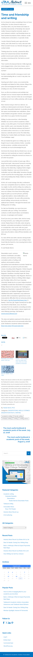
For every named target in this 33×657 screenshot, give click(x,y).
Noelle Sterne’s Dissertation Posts (19, 500)
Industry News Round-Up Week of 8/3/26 (16, 551)
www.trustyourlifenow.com (9, 313)
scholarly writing (7, 418)
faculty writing (18, 416)
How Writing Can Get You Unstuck (13, 554)
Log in (5, 637)
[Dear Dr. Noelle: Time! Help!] (7, 369)
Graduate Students (10, 496)
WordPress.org (8, 646)
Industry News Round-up (11, 512)
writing (16, 418)
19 (16, 576)
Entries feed (7, 640)
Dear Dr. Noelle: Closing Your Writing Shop (16, 542)
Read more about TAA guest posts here (12, 326)
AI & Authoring (8, 515)
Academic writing (9, 494)
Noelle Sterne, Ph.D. (9, 408)
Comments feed (8, 643)
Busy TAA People (10, 509)
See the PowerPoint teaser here (17, 300)
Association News (9, 506)
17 (8, 576)
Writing (18, 413)
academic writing (7, 416)
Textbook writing (8, 503)
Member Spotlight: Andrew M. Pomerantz (16, 610)
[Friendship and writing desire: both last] (7, 354)
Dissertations (13, 410)
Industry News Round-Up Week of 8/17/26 (16, 539)
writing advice (24, 418)
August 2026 (16, 566)
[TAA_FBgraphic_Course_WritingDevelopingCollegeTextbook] (16, 472)
